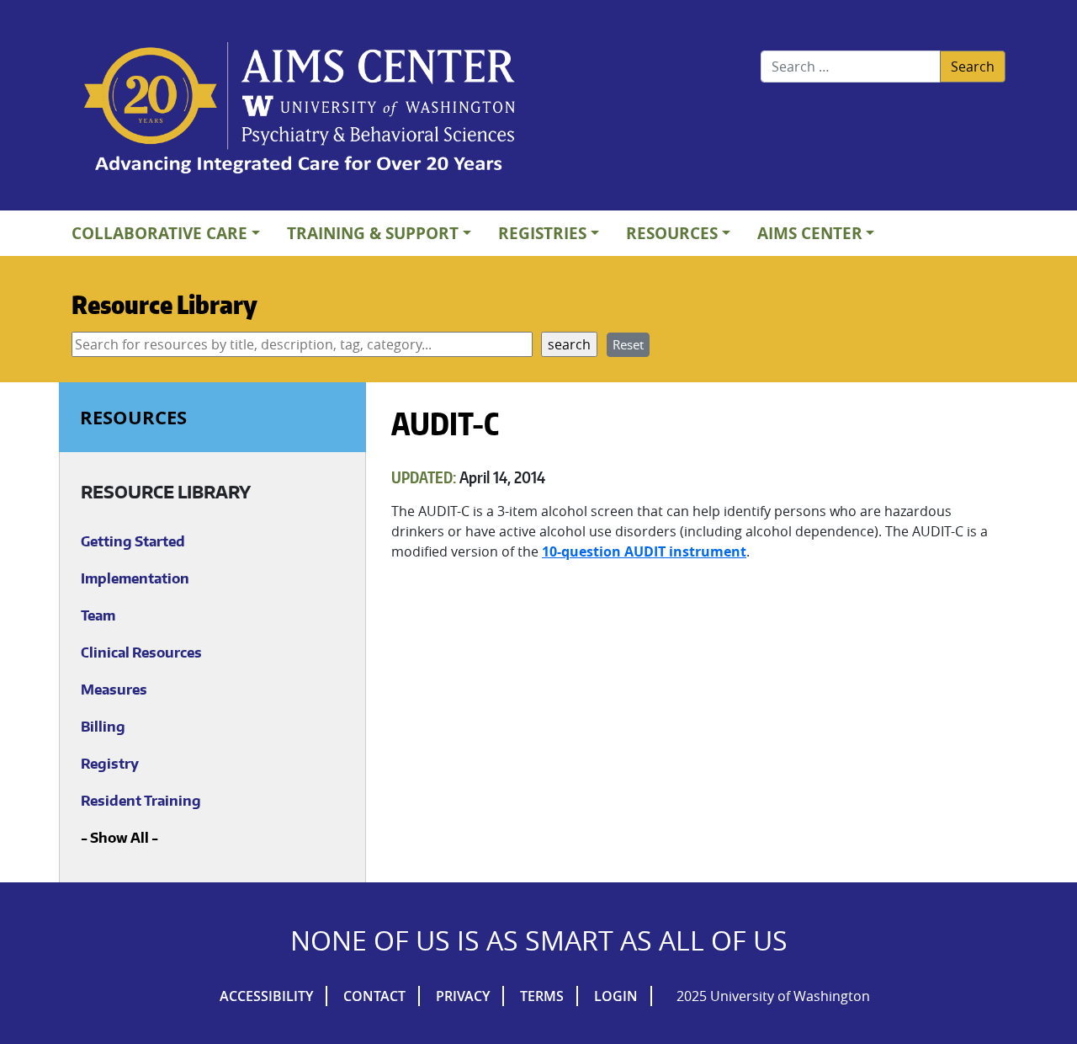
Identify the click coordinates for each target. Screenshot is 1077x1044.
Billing (103, 726)
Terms (542, 996)
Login (616, 996)
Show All (119, 837)
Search (973, 66)
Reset (628, 344)
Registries (542, 232)
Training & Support (373, 232)
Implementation (135, 578)
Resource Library (164, 304)
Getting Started (133, 541)
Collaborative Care (159, 232)
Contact (374, 996)
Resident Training (141, 800)
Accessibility (266, 996)
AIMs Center (809, 232)
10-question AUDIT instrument (644, 551)
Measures (114, 689)
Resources (672, 232)
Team (98, 615)
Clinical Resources (141, 652)
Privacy (463, 996)
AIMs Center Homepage (299, 109)
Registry (110, 763)
